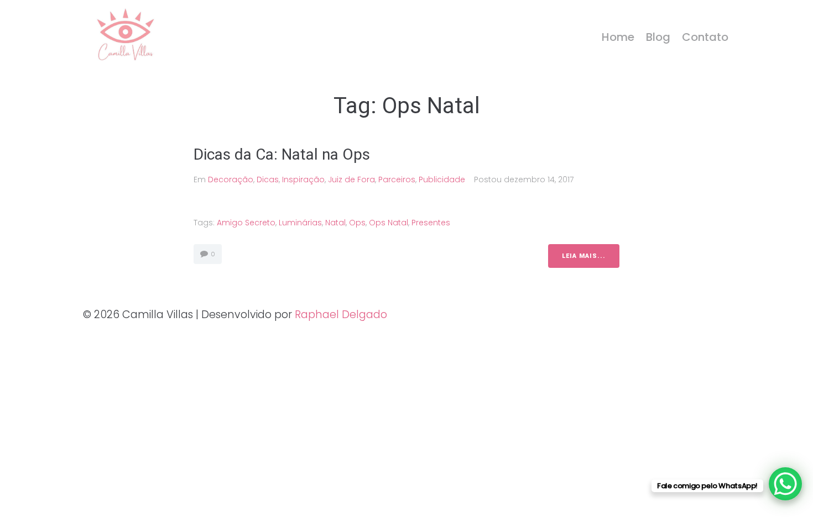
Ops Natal (388, 222)
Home (618, 37)
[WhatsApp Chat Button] (785, 483)
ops (357, 222)
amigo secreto (246, 222)
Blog (658, 37)
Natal (335, 222)
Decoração (230, 179)
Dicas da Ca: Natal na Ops (282, 154)
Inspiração (303, 179)
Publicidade (442, 179)
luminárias (300, 222)
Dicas (268, 179)
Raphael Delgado (341, 314)
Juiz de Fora (351, 179)
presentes (430, 222)
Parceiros (396, 179)
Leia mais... (584, 256)
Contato (705, 37)
